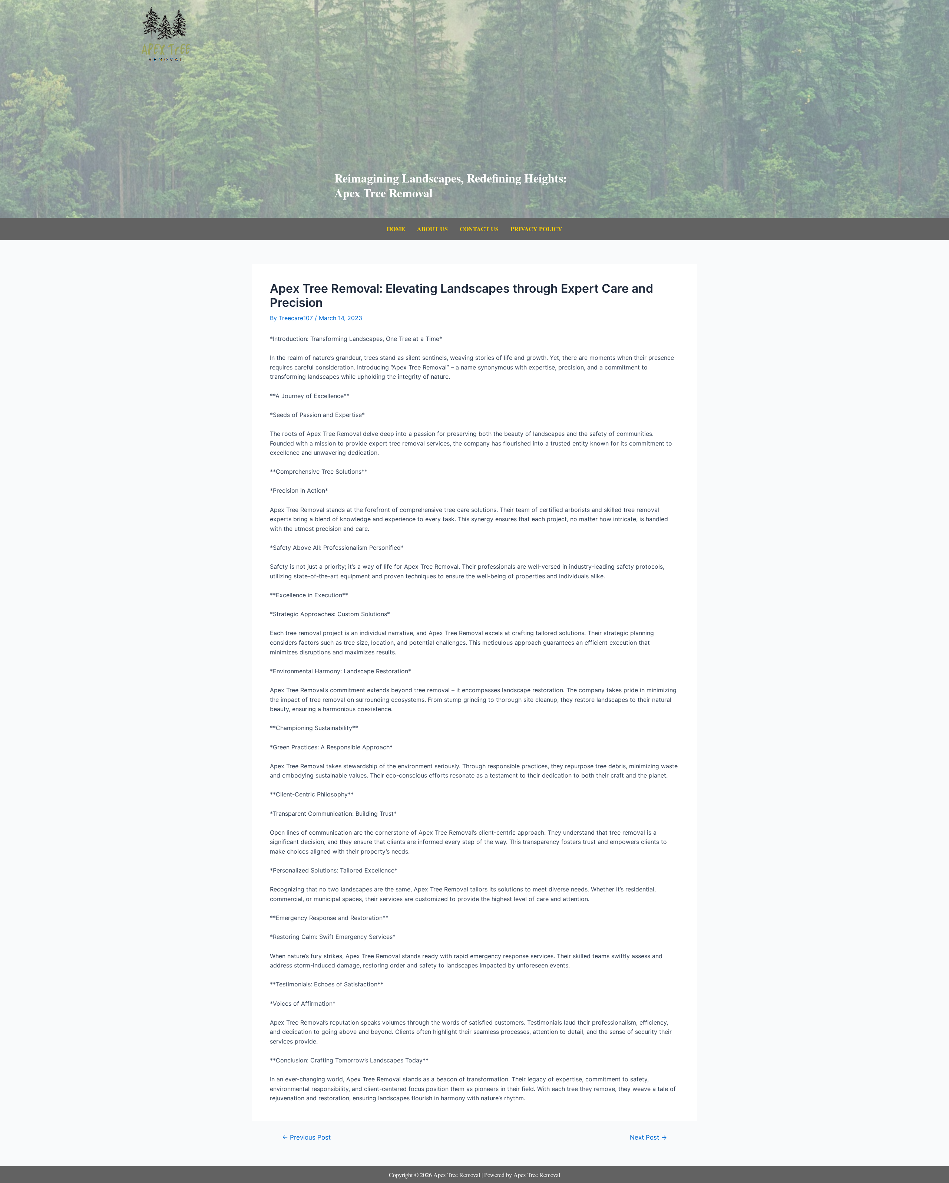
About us (432, 228)
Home (396, 228)
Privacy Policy (536, 228)
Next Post (648, 1137)
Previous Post (306, 1137)
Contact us (479, 228)
